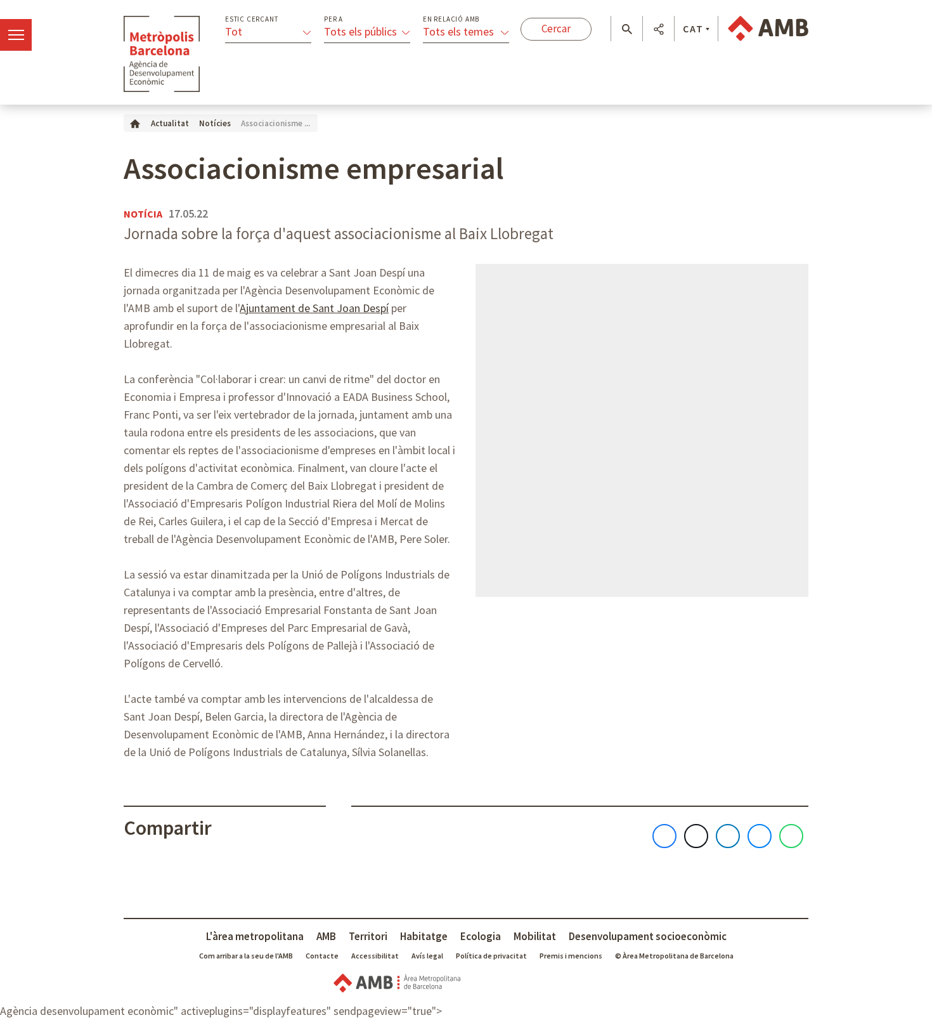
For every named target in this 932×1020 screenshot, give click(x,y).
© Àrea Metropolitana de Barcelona (674, 955)
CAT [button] (693, 28)
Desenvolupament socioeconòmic (648, 936)
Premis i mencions (571, 955)
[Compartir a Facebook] (664, 836)
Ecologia (480, 936)
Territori (368, 936)
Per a (333, 19)
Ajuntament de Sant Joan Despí (314, 308)
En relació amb (451, 19)
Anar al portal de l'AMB (768, 28)
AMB (326, 936)
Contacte (322, 955)
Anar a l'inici (162, 54)
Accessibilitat (375, 955)
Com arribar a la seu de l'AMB (246, 955)
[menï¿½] (16, 35)
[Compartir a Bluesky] (760, 836)
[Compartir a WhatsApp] (791, 836)
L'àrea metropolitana (255, 936)
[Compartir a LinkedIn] (728, 836)
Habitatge (424, 936)
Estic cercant (251, 19)
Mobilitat (535, 936)
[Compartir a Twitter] (696, 836)
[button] (626, 29)
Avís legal (427, 955)
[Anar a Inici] (135, 123)
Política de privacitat (491, 955)
